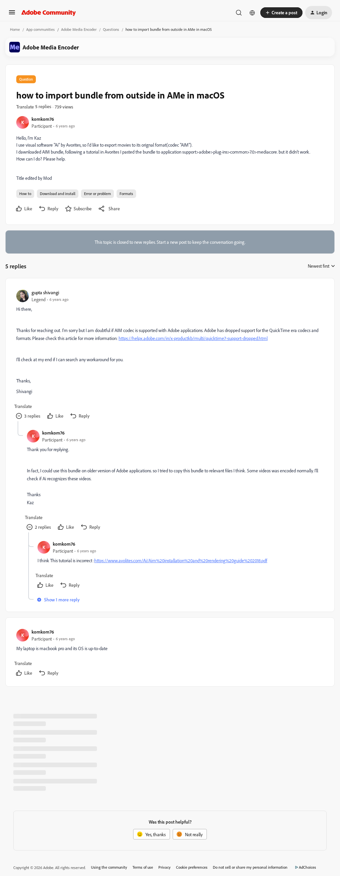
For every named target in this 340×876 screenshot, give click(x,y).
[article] (169, 355)
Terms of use (142, 867)
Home (15, 29)
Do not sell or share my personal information (250, 867)
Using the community (109, 867)
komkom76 (43, 119)
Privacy (164, 867)
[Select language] (252, 12)
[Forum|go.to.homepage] (48, 12)
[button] (12, 14)
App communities (40, 29)
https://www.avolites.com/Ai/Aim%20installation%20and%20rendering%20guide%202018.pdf (180, 560)
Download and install (57, 193)
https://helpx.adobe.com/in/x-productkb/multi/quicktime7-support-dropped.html (193, 338)
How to (25, 193)
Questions (111, 29)
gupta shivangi (45, 292)
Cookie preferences (192, 867)
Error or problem (97, 193)
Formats (126, 193)
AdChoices (307, 867)
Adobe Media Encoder (79, 29)
